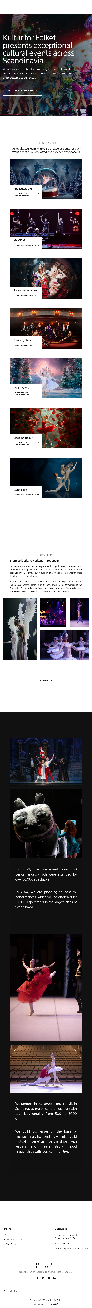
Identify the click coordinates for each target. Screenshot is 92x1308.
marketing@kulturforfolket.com (71, 1249)
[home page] (46, 1265)
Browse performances (22, 91)
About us (46, 680)
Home (7, 1235)
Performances (13, 1240)
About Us (10, 1244)
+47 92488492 (63, 1244)
